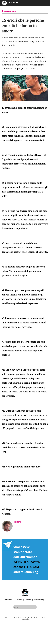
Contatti (19, 600)
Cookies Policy (39, 600)
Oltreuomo (8, 600)
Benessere (9, 11)
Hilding (17, 521)
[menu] (45, 3)
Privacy (28, 600)
